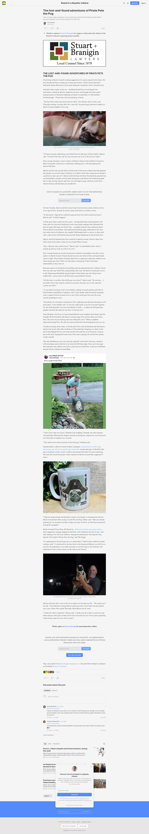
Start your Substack (70, 826)
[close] (91, 766)
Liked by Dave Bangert (54, 708)
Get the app (83, 826)
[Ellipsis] (105, 706)
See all (46, 796)
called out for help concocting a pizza (87, 529)
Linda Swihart (51, 706)
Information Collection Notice (74, 800)
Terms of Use (83, 798)
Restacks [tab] (54, 690)
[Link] (40, 74)
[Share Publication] (128, 3)
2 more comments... (48, 735)
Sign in (143, 3)
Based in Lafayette (60, 666)
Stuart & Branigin (66, 33)
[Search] (124, 3)
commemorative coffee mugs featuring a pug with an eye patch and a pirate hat (72, 448)
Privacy (74, 822)
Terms (78, 822)
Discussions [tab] (56, 744)
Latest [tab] (49, 744)
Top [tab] (45, 744)
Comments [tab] (47, 690)
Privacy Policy (87, 800)
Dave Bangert (51, 22)
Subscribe (135, 3)
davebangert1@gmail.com (70, 664)
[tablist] (50, 690)
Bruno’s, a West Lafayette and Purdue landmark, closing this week (65, 750)
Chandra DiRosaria (52, 721)
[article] (74, 754)
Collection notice (86, 822)
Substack (66, 830)
